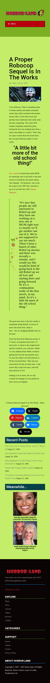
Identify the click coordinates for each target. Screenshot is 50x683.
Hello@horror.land (12, 590)
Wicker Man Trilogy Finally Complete (19, 468)
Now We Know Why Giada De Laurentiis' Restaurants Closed (25, 518)
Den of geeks (14, 173)
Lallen (13, 83)
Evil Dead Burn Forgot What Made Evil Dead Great (25, 453)
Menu (13, 24)
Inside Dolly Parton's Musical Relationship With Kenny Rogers (25, 548)
